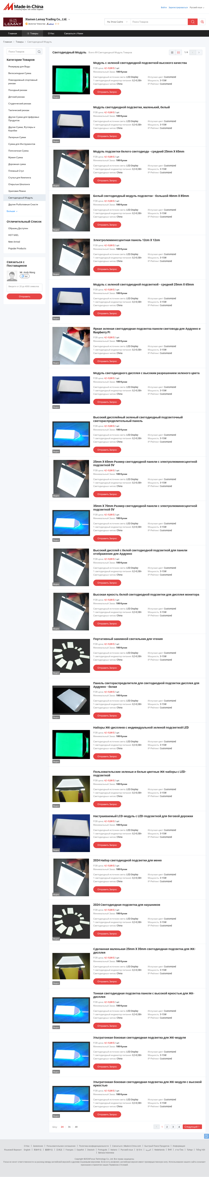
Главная (12, 33)
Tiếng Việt (200, 1149)
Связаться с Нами (73, 33)
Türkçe (190, 1149)
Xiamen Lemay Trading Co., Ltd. (46, 19)
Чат (26, 276)
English (27, 1149)
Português (102, 1149)
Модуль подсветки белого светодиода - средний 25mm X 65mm (138, 151)
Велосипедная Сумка (19, 73)
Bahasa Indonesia (106, 1152)
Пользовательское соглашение (61, 1146)
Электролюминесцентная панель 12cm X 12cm (126, 240)
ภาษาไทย (179, 1149)
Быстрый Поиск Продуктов (157, 1146)
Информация (179, 1146)
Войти (164, 7)
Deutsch (91, 1149)
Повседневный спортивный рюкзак (22, 81)
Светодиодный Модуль (20, 197)
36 (69, 1126)
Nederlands (159, 1149)
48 (76, 1126)
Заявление (38, 1146)
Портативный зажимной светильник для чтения (128, 639)
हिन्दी (170, 1149)
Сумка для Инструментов (21, 143)
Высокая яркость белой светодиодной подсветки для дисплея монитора (146, 594)
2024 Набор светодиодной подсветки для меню (127, 860)
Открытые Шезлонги (19, 184)
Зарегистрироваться (178, 7)
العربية (148, 1149)
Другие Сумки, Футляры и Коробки (21, 128)
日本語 (59, 1149)
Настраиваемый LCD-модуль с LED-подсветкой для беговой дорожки (143, 816)
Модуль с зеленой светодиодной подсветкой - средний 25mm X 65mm (143, 284)
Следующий (191, 1126)
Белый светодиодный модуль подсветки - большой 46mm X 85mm (141, 196)
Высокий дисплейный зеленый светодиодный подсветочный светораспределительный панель (138, 419)
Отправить (24, 296)
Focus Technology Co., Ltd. (101, 1159)
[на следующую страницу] (199, 52)
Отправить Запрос (107, 91)
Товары (34, 33)
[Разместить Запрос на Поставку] (202, 22)
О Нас (51, 33)
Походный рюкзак (17, 90)
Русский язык (127, 1149)
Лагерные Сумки (17, 137)
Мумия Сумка (15, 157)
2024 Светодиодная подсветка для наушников (126, 904)
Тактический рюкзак (18, 110)
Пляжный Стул (16, 170)
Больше (11, 211)
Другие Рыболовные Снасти (23, 204)
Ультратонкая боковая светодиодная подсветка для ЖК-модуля (139, 1037)
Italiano (114, 1149)
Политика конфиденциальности (94, 1146)
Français (69, 1149)
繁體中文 (49, 1149)
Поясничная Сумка (18, 150)
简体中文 (38, 1149)
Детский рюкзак (16, 96)
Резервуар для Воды (19, 66)
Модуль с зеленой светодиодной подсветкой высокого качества (140, 63)
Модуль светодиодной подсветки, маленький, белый (131, 107)
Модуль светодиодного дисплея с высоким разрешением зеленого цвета (146, 373)
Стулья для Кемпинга (19, 177)
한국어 (139, 1149)
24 (62, 1127)
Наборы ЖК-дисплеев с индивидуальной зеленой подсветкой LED (141, 727)
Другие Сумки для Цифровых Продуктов (23, 118)
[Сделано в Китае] (24, 6)
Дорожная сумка (17, 164)
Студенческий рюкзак (19, 103)
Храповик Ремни (17, 190)
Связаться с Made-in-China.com (126, 1146)
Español (80, 1149)
